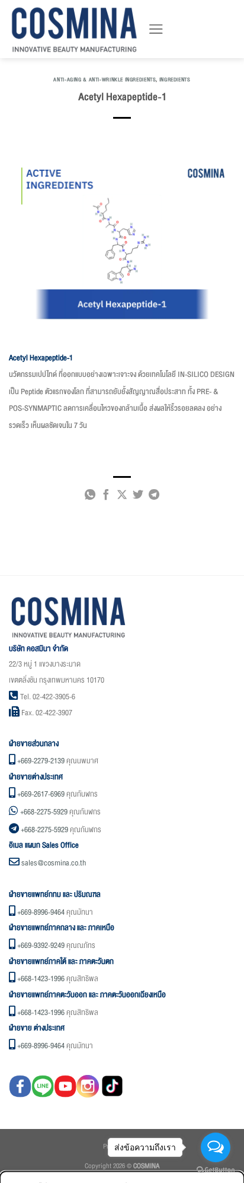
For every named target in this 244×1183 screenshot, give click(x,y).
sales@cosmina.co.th (53, 863)
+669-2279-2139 (41, 760)
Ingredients (175, 79)
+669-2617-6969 (41, 794)
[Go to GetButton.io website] (216, 1170)
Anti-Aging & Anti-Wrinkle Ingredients (104, 79)
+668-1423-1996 (41, 978)
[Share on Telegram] (154, 496)
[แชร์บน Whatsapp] (90, 496)
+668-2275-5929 (44, 812)
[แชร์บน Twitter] (138, 496)
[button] (156, 29)
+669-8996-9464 (41, 912)
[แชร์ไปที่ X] (122, 496)
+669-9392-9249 (41, 945)
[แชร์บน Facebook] (106, 496)
